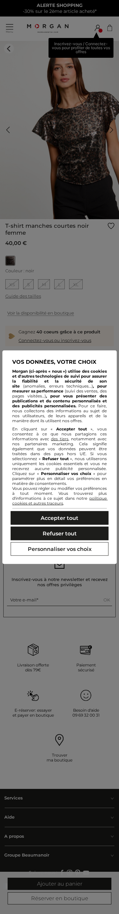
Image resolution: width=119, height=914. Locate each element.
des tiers (59, 438)
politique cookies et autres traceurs (60, 500)
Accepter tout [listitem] (59, 518)
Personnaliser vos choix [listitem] (60, 549)
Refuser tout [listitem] (60, 533)
